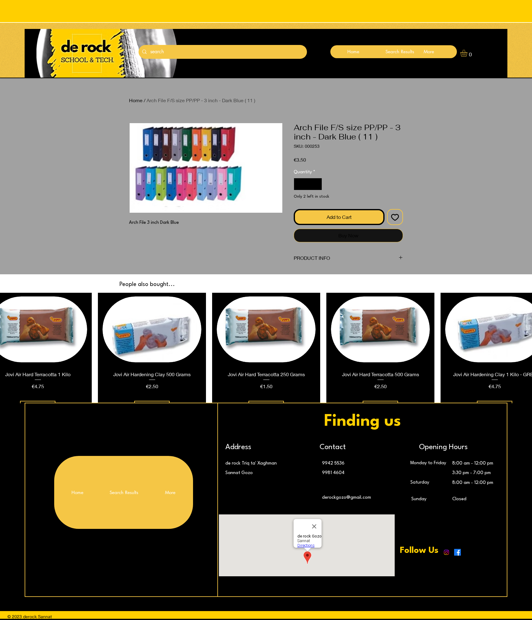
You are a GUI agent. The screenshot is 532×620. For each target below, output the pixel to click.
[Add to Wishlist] (395, 217)
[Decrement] (299, 184)
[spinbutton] (307, 184)
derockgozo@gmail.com (346, 497)
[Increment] (316, 184)
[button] (468, 53)
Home (136, 100)
